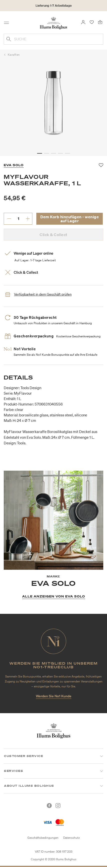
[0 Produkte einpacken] (100, 22)
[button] (39, 153)
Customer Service (23, 756)
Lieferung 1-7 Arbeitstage (54, 5)
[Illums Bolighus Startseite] (53, 23)
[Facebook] (49, 805)
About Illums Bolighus (29, 786)
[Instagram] (57, 805)
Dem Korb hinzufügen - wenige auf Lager (69, 218)
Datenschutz (71, 838)
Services (13, 771)
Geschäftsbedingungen (42, 838)
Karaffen (14, 55)
